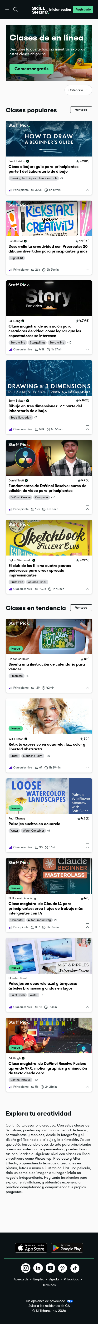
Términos (49, 1285)
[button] (8, 10)
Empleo (38, 1279)
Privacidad (71, 1279)
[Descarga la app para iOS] (31, 1248)
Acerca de (21, 1279)
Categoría (76, 90)
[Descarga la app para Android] (67, 1248)
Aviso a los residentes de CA (49, 1306)
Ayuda (54, 1279)
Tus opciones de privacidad (45, 1301)
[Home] (40, 9)
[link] (49, 158)
